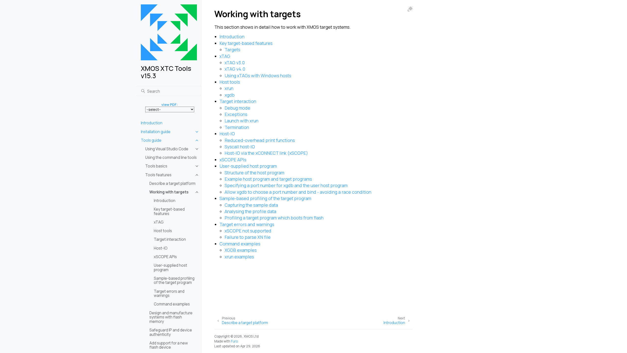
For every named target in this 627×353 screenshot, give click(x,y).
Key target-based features (169, 211)
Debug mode (237, 108)
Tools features (158, 174)
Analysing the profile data (250, 211)
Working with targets (169, 192)
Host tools (163, 230)
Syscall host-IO (240, 147)
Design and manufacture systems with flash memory (171, 317)
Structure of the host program (254, 173)
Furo (234, 341)
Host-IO (161, 248)
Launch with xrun (241, 121)
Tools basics (156, 166)
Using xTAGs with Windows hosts (258, 75)
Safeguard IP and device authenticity (170, 332)
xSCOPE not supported (248, 231)
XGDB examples (241, 250)
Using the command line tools (171, 157)
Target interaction (170, 239)
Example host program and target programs (268, 179)
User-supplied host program (170, 267)
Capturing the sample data (251, 205)
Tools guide (151, 140)
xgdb (230, 95)
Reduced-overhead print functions (260, 140)
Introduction (151, 123)
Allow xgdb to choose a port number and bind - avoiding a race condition (298, 192)
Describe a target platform (172, 183)
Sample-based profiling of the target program (174, 280)
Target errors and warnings (169, 293)
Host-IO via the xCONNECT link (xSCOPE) (266, 153)
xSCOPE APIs (165, 256)
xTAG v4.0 (235, 69)
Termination (237, 127)
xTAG (159, 222)
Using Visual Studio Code (166, 148)
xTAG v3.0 (235, 62)
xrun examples (239, 257)
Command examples (172, 304)
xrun (229, 88)
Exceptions (236, 114)
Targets (232, 49)
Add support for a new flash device (168, 345)
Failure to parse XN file (248, 237)
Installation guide (155, 131)
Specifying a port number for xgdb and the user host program (286, 185)
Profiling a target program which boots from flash (274, 218)
